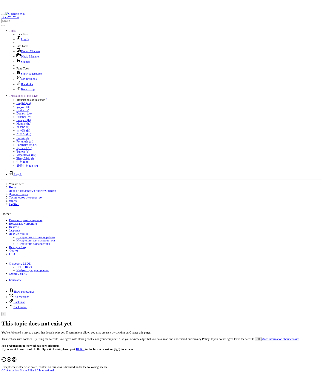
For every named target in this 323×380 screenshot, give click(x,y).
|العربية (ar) (23, 106)
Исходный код (18, 247)
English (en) (23, 103)
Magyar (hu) (23, 123)
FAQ (12, 253)
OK (258, 339)
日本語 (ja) (23, 130)
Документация (18, 194)
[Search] (2, 25)
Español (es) (23, 116)
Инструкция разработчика (33, 243)
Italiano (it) (22, 126)
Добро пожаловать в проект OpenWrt (32, 190)
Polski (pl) (22, 138)
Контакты (15, 280)
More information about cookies (280, 339)
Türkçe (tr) (22, 151)
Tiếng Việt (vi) (25, 158)
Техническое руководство (25, 197)
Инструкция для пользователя (35, 240)
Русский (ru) (24, 148)
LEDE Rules (24, 267)
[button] (12, 30)
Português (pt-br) (26, 144)
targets (13, 200)
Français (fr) (23, 120)
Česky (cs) (22, 110)
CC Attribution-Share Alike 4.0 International (27, 370)
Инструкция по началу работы (35, 237)
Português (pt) (24, 141)
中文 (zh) (22, 161)
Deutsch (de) (24, 113)
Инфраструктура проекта (32, 270)
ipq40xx (14, 204)
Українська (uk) (26, 154)
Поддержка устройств (23, 223)
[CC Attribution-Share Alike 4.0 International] (8, 360)
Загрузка (14, 230)
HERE (80, 349)
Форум (13, 250)
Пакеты (14, 227)
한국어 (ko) (23, 134)
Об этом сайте (18, 273)
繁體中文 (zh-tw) (27, 165)
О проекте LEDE (20, 263)
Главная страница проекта (25, 220)
